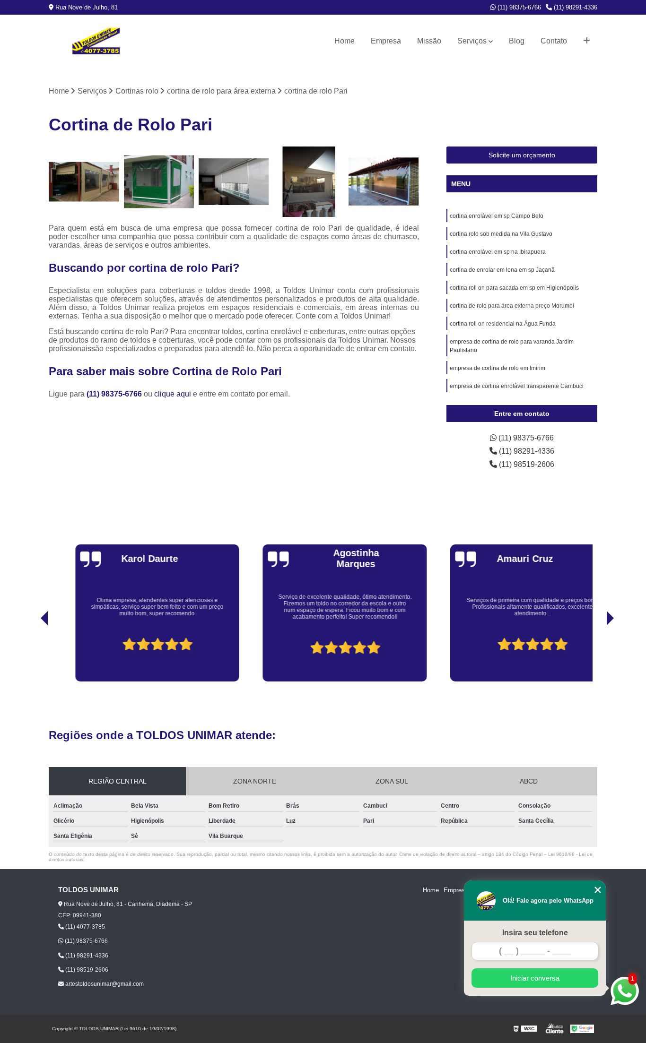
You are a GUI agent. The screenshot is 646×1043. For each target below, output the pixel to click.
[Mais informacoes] (586, 41)
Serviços (472, 41)
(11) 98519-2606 (525, 464)
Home (344, 41)
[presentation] (31, 654)
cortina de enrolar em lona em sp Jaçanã (502, 270)
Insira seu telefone (535, 933)
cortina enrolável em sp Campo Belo (496, 216)
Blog (516, 41)
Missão (429, 41)
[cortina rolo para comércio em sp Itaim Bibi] (384, 182)
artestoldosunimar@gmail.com (104, 984)
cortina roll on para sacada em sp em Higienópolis (514, 287)
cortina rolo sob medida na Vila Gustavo (501, 234)
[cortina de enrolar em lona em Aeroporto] (159, 182)
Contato (554, 41)
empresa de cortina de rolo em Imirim (497, 368)
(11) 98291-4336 (574, 7)
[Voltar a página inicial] (96, 41)
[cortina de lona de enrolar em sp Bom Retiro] (84, 182)
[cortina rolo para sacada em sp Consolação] (234, 182)
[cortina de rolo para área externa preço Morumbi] (309, 182)
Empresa (386, 41)
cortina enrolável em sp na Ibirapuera (498, 252)
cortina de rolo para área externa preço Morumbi (512, 305)
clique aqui (172, 394)
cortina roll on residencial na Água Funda (503, 323)
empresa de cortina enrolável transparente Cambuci (517, 386)
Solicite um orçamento (522, 155)
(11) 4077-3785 (84, 926)
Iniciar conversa (534, 978)
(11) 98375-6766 (518, 7)
